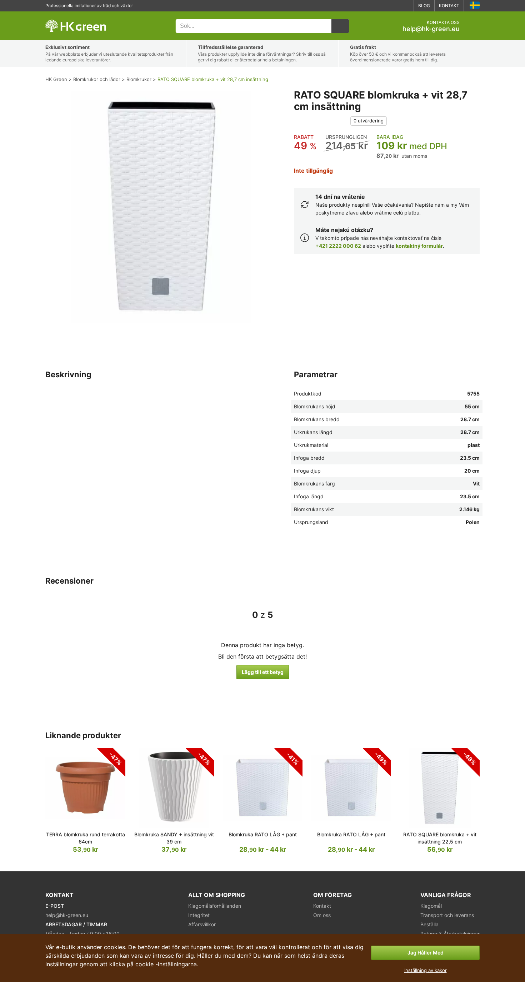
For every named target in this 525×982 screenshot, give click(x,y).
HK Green (55, 15)
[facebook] (394, 5)
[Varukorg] (474, 26)
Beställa (429, 924)
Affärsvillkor (202, 924)
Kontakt (449, 5)
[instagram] (405, 5)
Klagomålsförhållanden (214, 906)
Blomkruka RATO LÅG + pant (263, 834)
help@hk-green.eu (431, 28)
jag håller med (426, 953)
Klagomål (431, 906)
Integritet (199, 915)
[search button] (340, 26)
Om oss (322, 915)
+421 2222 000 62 (338, 246)
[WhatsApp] (384, 5)
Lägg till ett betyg (263, 672)
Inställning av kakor (425, 970)
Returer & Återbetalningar (450, 934)
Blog (424, 5)
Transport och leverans (447, 915)
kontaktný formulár (419, 246)
